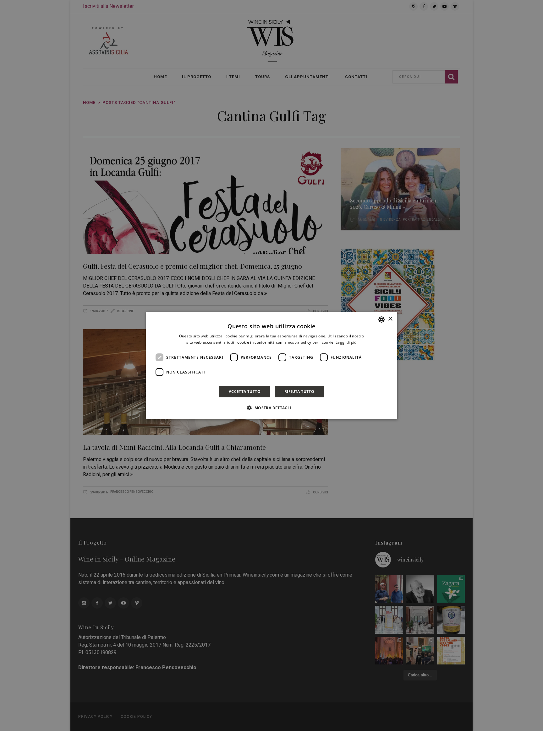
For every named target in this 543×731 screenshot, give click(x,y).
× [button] (390, 319)
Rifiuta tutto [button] (299, 391)
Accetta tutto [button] (245, 391)
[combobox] (381, 319)
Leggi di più (346, 342)
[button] (271, 407)
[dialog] (271, 366)
